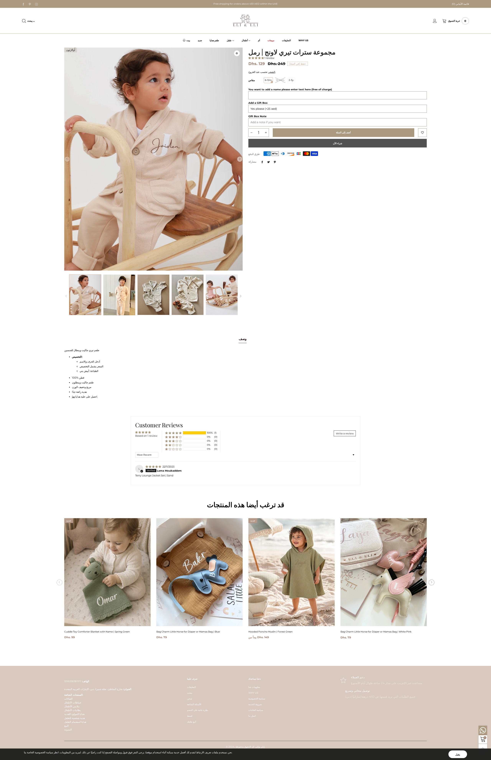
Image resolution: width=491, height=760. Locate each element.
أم (259, 40)
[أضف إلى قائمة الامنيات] (422, 132)
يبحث (189, 692)
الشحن (271, 71)
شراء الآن (337, 143)
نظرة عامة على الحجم (197, 710)
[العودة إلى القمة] (483, 748)
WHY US (253, 692)
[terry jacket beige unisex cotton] (119, 294)
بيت (188, 40)
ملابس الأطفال (72, 706)
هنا (73, 396)
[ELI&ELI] (245, 20)
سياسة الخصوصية (256, 698)
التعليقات (286, 40)
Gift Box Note (257, 116)
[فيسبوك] (23, 4)
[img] (154, 466)
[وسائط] (237, 53)
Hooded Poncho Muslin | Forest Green (270, 631)
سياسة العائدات (255, 710)
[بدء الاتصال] (437, 21)
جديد (200, 40)
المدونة (68, 729)
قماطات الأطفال (72, 702)
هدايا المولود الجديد (74, 714)
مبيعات (271, 40)
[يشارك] (262, 162)
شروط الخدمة (255, 704)
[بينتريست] (30, 4)
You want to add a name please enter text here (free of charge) (290, 89)
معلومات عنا (254, 687)
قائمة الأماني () (460, 3)
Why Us (303, 40)
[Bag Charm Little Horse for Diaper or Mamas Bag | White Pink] (383, 572)
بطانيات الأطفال (72, 710)
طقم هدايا (214, 40)
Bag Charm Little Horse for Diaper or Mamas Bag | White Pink (375, 631)
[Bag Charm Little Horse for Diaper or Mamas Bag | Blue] (199, 572)
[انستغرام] (36, 4)
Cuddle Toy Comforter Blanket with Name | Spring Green (97, 631)
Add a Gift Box (258, 102)
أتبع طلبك (191, 721)
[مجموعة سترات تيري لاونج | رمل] (153, 159)
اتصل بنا (252, 715)
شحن (189, 698)
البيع (66, 725)
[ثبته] (275, 162)
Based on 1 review (146, 435)
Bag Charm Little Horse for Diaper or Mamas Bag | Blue (188, 631)
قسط (189, 715)
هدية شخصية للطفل (74, 718)
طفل (229, 40)
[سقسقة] (268, 162)
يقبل (457, 754)
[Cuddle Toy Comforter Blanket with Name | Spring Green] (107, 572)
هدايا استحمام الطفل (75, 721)
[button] (67, 159)
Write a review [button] (345, 433)
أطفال (245, 40)
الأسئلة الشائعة (194, 704)
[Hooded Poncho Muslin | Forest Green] (291, 572)
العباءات (68, 698)
